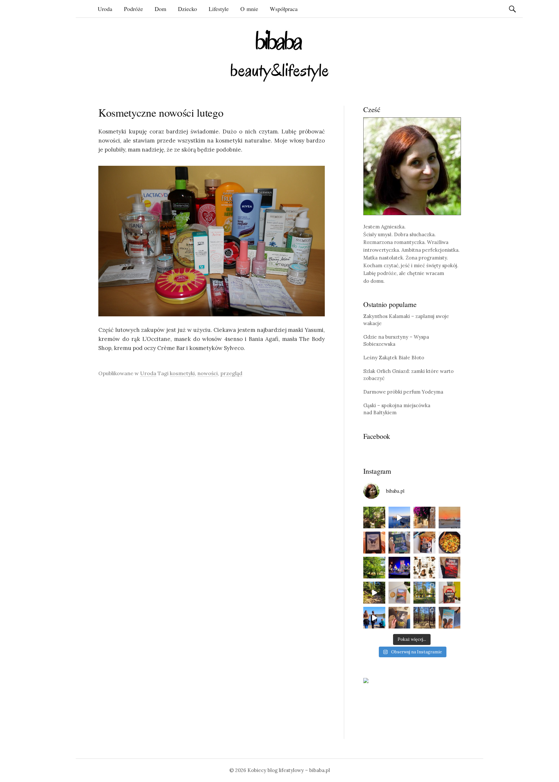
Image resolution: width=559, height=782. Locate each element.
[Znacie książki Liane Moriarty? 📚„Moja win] (450, 618)
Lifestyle (219, 9)
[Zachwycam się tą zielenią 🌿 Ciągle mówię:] (374, 568)
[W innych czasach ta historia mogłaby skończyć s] (400, 618)
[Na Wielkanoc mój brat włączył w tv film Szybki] (424, 618)
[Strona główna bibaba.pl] (279, 55)
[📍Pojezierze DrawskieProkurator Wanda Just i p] (424, 543)
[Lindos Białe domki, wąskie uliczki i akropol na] (424, 518)
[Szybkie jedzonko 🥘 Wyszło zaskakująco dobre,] (450, 543)
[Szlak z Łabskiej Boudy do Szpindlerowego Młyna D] (374, 593)
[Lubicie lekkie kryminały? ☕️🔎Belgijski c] (400, 593)
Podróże (133, 9)
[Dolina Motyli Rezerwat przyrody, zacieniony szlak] (374, 518)
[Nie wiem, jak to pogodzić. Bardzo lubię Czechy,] (424, 593)
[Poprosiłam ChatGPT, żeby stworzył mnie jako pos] (424, 568)
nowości (207, 373)
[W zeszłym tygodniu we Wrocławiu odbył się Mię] (400, 568)
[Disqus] (211, 473)
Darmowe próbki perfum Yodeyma (403, 392)
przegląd (231, 373)
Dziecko (187, 9)
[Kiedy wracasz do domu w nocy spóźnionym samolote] (450, 518)
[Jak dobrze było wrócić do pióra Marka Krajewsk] (400, 543)
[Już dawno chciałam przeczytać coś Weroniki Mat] (374, 543)
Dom (160, 9)
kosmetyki (182, 373)
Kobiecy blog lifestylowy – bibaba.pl (288, 770)
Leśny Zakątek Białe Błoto (393, 357)
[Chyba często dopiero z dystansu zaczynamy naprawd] (374, 618)
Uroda (105, 9)
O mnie (249, 9)
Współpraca (284, 9)
